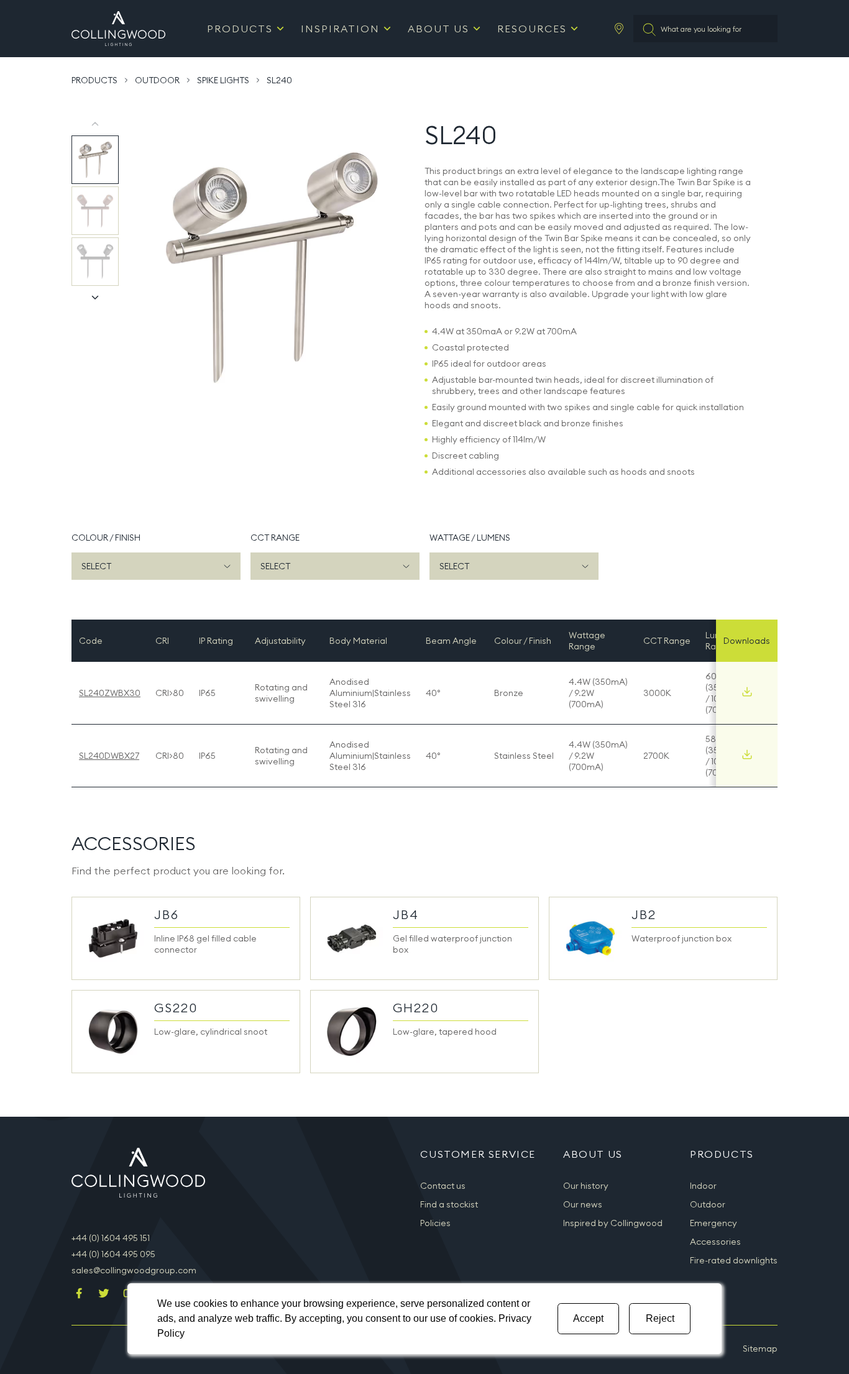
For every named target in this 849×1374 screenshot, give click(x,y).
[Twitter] (103, 1294)
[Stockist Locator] (619, 28)
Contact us (443, 1185)
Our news (582, 1204)
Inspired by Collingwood (613, 1223)
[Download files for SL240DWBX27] (747, 754)
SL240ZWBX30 (109, 692)
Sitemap (760, 1348)
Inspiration (340, 28)
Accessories (715, 1241)
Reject (660, 1318)
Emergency (713, 1223)
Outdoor (157, 80)
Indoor (703, 1185)
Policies (435, 1223)
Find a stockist (449, 1204)
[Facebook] (78, 1294)
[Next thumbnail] (95, 297)
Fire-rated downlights (734, 1260)
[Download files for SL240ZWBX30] (747, 691)
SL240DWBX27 (109, 755)
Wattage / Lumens (469, 537)
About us (438, 28)
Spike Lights (223, 80)
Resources (532, 28)
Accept (588, 1318)
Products (240, 28)
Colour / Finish (105, 537)
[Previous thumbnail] (95, 124)
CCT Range (275, 537)
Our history (585, 1185)
